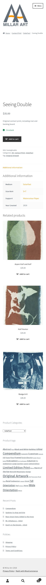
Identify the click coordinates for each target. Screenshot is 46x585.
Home (8, 33)
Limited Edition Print (16, 467)
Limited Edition (34, 464)
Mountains (21, 472)
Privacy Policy (11, 546)
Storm (27, 481)
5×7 (24, 191)
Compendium (12, 453)
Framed (18, 457)
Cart (35, 579)
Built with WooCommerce (27, 571)
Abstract (7, 449)
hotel (4, 461)
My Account (7, 581)
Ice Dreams (23, 461)
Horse (38, 458)
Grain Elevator (27, 458)
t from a (21, 486)
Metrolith (13, 472)
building (32, 449)
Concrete (24, 454)
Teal (17, 485)
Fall (4, 458)
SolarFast (26, 33)
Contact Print (16, 33)
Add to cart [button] (24, 274)
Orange (28, 472)
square (22, 481)
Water (26, 485)
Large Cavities (17, 464)
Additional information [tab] (12, 167)
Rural (8, 481)
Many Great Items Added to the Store (20, 517)
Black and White (22, 449)
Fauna (8, 458)
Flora (12, 458)
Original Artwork (12, 156)
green (35, 458)
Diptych (41, 454)
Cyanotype (33, 453)
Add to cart (14, 139)
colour (39, 449)
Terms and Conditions (14, 551)
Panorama (34, 477)
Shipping (9, 542)
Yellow (20, 490)
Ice (19, 461)
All (13, 153)
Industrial (31, 461)
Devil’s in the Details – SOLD (16, 525)
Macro (32, 468)
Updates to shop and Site (15, 512)
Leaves (25, 464)
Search (23, 581)
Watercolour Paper (31, 198)
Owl (30, 477)
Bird (13, 449)
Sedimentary (15, 481)
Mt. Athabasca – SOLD (14, 521)
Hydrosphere (12, 461)
